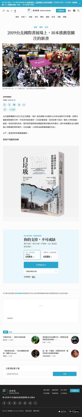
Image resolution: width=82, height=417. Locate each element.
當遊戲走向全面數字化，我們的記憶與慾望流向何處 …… (55, 338)
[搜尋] (78, 10)
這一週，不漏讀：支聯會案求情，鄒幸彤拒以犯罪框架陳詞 (55, 352)
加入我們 (64, 390)
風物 (41, 27)
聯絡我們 (55, 390)
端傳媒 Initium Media (16, 411)
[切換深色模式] (74, 10)
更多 (10, 332)
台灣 (46, 27)
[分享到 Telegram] (19, 104)
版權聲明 (55, 393)
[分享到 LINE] (23, 104)
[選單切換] (26, 17)
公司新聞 (64, 393)
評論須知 (10, 318)
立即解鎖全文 (41, 265)
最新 (5, 332)
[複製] (4, 104)
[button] (23, 16)
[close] (79, 3)
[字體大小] (8, 10)
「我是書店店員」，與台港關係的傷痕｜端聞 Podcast (16, 352)
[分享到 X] (9, 104)
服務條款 (36, 411)
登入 (33, 277)
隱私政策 (29, 411)
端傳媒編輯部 (18, 293)
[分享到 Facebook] (14, 104)
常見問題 (47, 393)
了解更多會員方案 (31, 271)
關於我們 (47, 390)
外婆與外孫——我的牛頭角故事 (14, 337)
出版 (35, 27)
